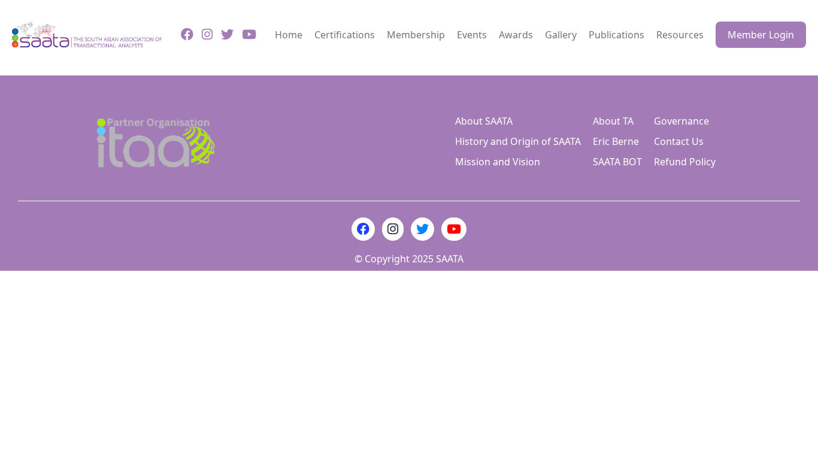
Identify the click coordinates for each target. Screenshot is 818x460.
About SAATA (484, 121)
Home (288, 34)
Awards (516, 34)
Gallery (561, 34)
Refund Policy (685, 161)
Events (472, 34)
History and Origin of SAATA (518, 141)
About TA (613, 121)
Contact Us (679, 141)
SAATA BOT (617, 161)
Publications (616, 34)
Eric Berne (616, 141)
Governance (681, 121)
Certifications (344, 34)
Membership (416, 34)
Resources (680, 34)
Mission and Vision (497, 161)
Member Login (761, 34)
